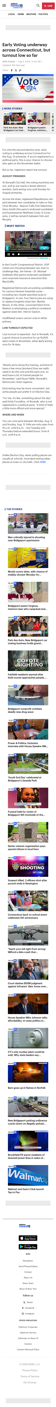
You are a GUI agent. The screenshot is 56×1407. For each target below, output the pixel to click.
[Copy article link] (20, 70)
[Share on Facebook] (11, 70)
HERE (43, 462)
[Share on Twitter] (16, 70)
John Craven (8, 62)
